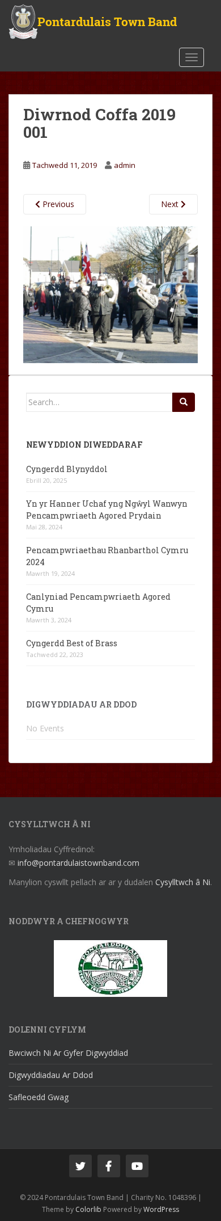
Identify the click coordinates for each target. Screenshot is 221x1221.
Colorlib (88, 1209)
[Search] (183, 402)
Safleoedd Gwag (38, 1097)
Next (171, 204)
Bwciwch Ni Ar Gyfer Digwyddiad (68, 1052)
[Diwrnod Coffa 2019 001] (110, 293)
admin (124, 165)
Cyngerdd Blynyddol (67, 469)
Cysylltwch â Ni (182, 882)
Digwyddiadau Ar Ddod (50, 1075)
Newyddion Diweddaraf (84, 444)
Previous (57, 204)
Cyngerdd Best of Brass (71, 643)
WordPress (161, 1209)
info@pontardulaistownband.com (78, 862)
